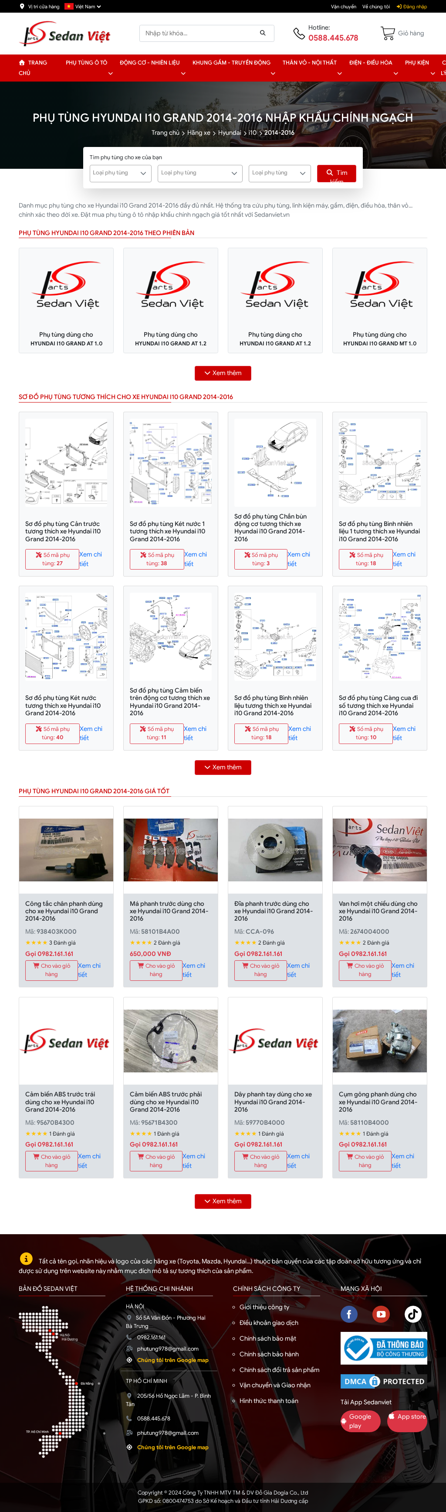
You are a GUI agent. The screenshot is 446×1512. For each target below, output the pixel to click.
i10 (253, 133)
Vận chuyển (343, 6)
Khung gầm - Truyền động (231, 62)
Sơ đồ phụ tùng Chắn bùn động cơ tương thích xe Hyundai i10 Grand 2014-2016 (270, 527)
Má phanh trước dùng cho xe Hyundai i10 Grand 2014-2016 (169, 911)
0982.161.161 (151, 1337)
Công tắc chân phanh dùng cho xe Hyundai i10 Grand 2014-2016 (64, 911)
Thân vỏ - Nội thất (310, 62)
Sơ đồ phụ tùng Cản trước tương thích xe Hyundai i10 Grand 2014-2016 (63, 531)
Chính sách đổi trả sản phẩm (280, 1370)
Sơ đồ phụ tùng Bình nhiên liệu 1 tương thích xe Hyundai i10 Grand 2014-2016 (379, 531)
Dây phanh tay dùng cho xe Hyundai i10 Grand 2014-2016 (273, 1101)
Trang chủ (33, 68)
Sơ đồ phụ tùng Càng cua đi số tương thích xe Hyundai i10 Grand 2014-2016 (378, 705)
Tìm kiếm (339, 175)
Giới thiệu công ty (264, 1307)
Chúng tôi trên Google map (173, 1360)
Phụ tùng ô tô (86, 62)
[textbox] (116, 172)
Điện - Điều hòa (370, 62)
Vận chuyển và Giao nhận (275, 1385)
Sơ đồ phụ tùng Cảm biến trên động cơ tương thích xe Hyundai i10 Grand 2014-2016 (170, 701)
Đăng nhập (414, 6)
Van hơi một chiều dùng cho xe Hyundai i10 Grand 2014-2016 (378, 911)
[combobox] (121, 173)
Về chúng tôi (376, 6)
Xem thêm (227, 373)
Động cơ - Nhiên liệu (150, 62)
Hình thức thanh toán (269, 1401)
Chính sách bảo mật (268, 1338)
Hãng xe (198, 133)
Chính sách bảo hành (269, 1354)
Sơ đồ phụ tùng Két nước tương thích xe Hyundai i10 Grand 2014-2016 (63, 705)
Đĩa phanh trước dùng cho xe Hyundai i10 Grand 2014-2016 (273, 911)
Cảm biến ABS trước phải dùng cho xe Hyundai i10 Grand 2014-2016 (166, 1101)
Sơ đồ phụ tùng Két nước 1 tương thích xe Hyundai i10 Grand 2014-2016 (167, 531)
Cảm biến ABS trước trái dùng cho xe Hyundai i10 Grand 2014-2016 (60, 1101)
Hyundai (229, 133)
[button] (110, 73)
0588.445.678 (333, 38)
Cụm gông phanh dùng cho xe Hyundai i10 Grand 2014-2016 (378, 1101)
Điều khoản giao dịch (269, 1323)
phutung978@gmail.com (168, 1348)
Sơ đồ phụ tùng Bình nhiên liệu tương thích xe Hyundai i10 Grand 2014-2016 (272, 705)
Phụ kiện (417, 62)
